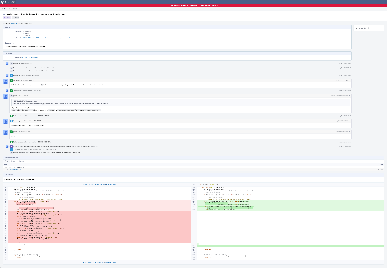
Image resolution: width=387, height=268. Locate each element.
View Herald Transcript (47, 68)
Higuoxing (14, 23)
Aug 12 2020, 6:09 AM (342, 121)
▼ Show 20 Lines (111, 184)
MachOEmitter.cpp (15, 169)
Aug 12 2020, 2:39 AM (342, 95)
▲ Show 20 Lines (87, 262)
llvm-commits (33, 71)
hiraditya (41, 71)
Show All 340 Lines (98, 262)
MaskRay (27, 35)
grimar (27, 33)
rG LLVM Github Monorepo (30, 57)
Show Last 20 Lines (110, 262)
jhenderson (28, 31)
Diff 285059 (37, 121)
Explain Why (94, 146)
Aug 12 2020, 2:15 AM (345, 63)
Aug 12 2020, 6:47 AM (345, 146)
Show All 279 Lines (100, 184)
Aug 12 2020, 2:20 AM (342, 80)
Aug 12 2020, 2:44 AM (345, 116)
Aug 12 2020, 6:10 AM (342, 131)
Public (17, 17)
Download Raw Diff (363, 28)
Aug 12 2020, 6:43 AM (345, 142)
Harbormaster (17, 116)
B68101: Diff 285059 (44, 142)
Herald (15, 68)
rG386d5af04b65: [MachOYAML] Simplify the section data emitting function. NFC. (46, 38)
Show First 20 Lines (88, 184)
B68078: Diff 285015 (44, 116)
